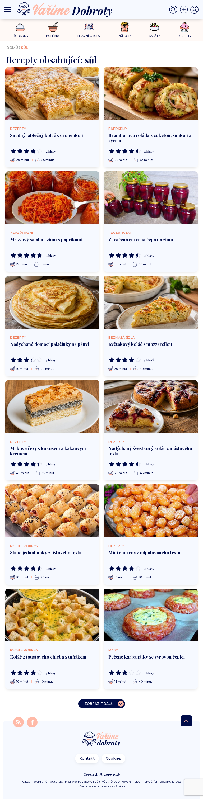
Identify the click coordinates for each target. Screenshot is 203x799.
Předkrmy (117, 129)
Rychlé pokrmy (24, 546)
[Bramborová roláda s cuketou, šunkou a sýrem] (151, 93)
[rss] (19, 721)
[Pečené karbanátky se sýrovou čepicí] (151, 615)
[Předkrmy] (20, 27)
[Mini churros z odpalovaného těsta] (151, 510)
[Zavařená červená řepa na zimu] (151, 197)
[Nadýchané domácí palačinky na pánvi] (52, 302)
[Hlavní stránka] (101, 739)
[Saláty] (154, 27)
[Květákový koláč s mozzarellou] (151, 302)
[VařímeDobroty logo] (64, 9)
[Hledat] (174, 10)
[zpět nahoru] (186, 720)
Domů (12, 47)
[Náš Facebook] (32, 721)
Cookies (113, 758)
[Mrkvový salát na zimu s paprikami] (52, 197)
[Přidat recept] (185, 10)
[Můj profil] (194, 10)
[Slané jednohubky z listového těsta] (52, 510)
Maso (113, 650)
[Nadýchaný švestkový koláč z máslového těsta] (151, 406)
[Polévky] (53, 27)
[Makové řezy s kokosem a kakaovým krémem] (52, 406)
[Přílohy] (124, 27)
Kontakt (87, 758)
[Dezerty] (184, 27)
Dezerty (18, 129)
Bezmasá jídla (121, 337)
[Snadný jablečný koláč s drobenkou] (52, 93)
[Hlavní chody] (89, 27)
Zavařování (21, 233)
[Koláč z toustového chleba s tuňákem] (52, 615)
